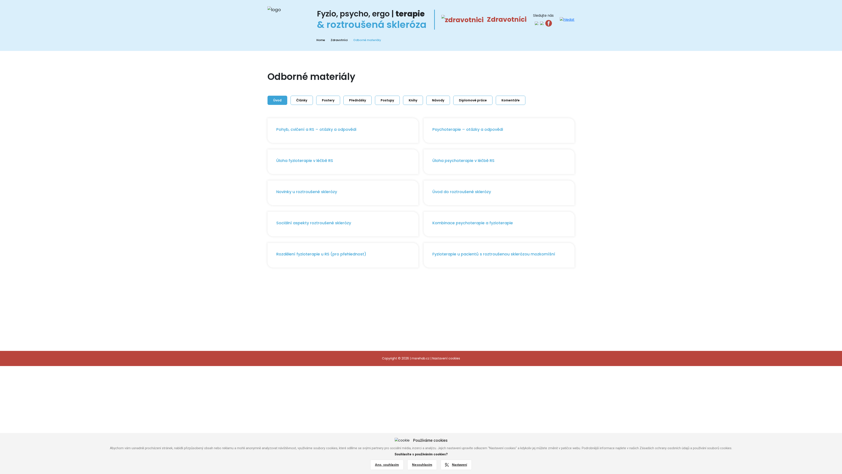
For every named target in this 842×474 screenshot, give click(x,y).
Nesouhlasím (422, 465)
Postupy (387, 100)
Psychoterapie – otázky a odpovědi (467, 129)
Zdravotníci (339, 40)
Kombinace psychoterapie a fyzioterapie (472, 223)
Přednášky (357, 100)
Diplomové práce (473, 100)
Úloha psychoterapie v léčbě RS (463, 160)
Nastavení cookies (446, 358)
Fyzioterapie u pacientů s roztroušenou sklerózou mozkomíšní (493, 254)
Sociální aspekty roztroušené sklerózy (313, 223)
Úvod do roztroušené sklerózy (461, 191)
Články (301, 100)
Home (320, 40)
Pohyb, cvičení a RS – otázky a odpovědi (316, 129)
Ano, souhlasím (387, 465)
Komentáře (510, 100)
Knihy (413, 100)
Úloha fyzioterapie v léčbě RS (304, 160)
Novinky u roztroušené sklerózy (306, 191)
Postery (328, 100)
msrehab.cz (421, 358)
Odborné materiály (367, 40)
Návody (438, 100)
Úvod (277, 100)
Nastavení (459, 465)
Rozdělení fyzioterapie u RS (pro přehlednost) (321, 254)
